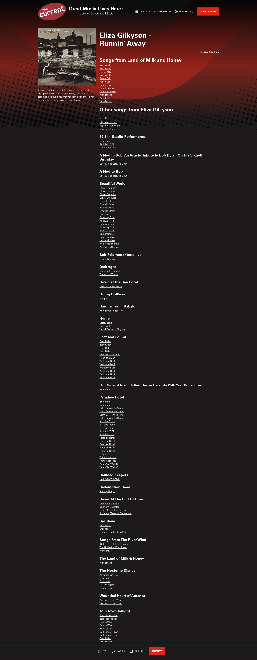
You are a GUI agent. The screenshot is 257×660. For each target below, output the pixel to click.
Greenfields (105, 642)
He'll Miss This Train (109, 355)
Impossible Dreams (109, 271)
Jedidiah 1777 (106, 144)
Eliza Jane (104, 578)
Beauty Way (105, 622)
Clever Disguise (107, 188)
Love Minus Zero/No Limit (113, 164)
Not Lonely (105, 65)
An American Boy (108, 575)
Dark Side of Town (108, 632)
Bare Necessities (108, 615)
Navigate (145, 11)
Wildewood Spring (109, 244)
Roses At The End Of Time (113, 510)
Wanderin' (104, 551)
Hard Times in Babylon (111, 311)
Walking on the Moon (110, 600)
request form (73, 100)
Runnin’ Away (106, 88)
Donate (157, 651)
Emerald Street (107, 201)
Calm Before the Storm (111, 408)
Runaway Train (107, 217)
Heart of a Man (107, 358)
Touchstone (105, 588)
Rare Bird (104, 214)
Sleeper (103, 299)
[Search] (191, 11)
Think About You (107, 148)
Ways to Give (164, 11)
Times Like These (108, 274)
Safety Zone (105, 323)
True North (105, 326)
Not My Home (107, 585)
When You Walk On (109, 464)
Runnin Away (106, 85)
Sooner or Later (107, 129)
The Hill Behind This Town (113, 547)
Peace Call (105, 78)
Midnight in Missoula (110, 287)
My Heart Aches (108, 122)
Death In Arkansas (109, 504)
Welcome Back (107, 361)
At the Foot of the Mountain (113, 544)
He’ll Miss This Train (109, 479)
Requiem (104, 454)
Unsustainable (107, 234)
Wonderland (105, 95)
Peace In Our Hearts (109, 126)
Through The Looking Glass (113, 532)
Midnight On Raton (109, 507)
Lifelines (103, 529)
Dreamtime (105, 526)
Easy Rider (105, 341)
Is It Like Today (107, 421)
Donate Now (208, 11)
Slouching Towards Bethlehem (115, 513)
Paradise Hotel (107, 438)
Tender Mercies (107, 92)
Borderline (105, 141)
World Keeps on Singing (112, 329)
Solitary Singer (107, 492)
